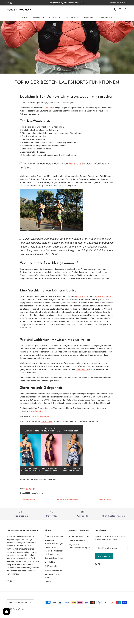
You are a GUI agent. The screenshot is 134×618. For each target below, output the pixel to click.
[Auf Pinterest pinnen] (34, 489)
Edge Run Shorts (103, 296)
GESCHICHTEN (72, 17)
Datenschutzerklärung (78, 540)
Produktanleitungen (53, 570)
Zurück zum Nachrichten (67, 499)
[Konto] (114, 9)
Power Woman (18, 609)
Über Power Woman (53, 536)
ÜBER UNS (88, 17)
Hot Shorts (75, 163)
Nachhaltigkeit (50, 562)
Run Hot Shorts (83, 296)
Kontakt (47, 581)
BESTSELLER (38, 17)
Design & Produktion (53, 558)
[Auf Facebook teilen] (30, 489)
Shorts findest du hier (39, 416)
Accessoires (46, 421)
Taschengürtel (82, 369)
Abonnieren (104, 556)
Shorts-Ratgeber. (36, 411)
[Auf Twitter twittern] (27, 489)
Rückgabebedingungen (79, 536)
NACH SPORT (55, 17)
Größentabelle (50, 566)
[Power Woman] (19, 9)
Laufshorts (49, 107)
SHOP (24, 17)
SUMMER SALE (105, 17)
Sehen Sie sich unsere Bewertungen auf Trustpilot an (53, 550)
